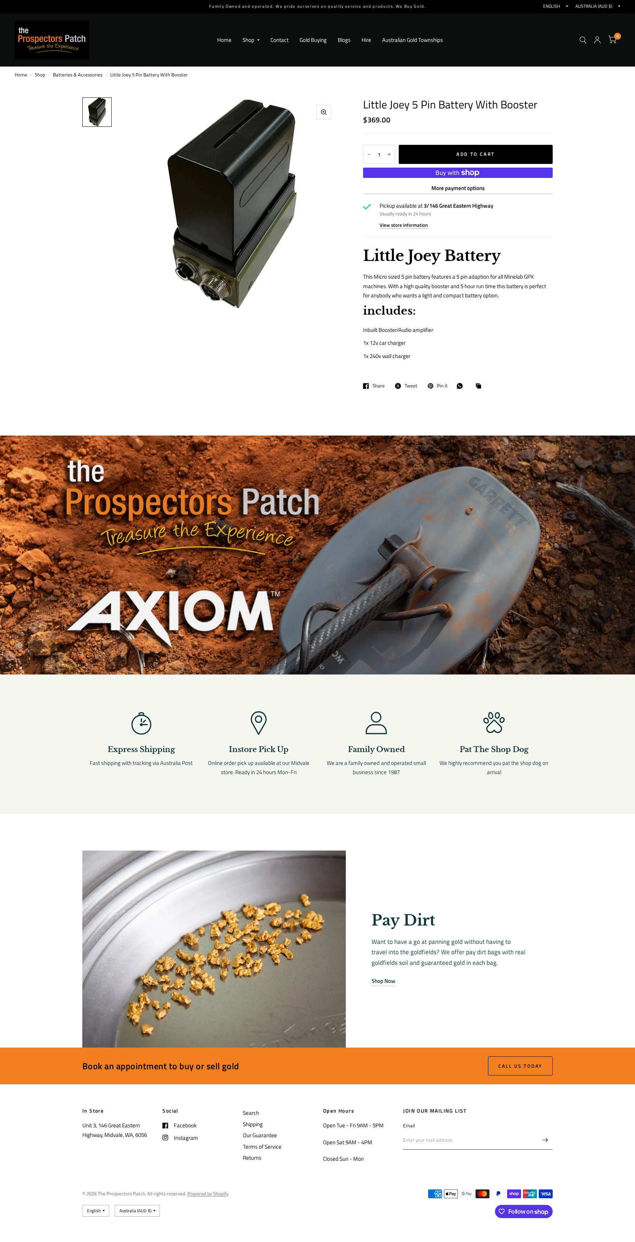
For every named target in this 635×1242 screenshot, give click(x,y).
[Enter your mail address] (545, 1140)
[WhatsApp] (461, 386)
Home (224, 40)
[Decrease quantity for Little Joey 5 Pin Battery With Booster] (368, 154)
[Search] (583, 40)
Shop (248, 40)
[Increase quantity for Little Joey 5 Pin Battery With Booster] (389, 154)
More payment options (458, 188)
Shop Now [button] (383, 981)
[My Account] (597, 40)
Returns (252, 1157)
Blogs (344, 40)
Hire (366, 40)
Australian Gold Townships (412, 40)
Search (251, 1113)
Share (379, 386)
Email (409, 1125)
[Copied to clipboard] (480, 386)
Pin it (442, 386)
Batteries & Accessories (78, 74)
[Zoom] (323, 112)
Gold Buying (313, 40)
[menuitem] (224, 40)
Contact (279, 40)
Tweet (411, 386)
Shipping (253, 1124)
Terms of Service (262, 1146)
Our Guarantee (260, 1135)
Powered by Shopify (207, 1193)
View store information (404, 225)
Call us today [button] (520, 1066)
